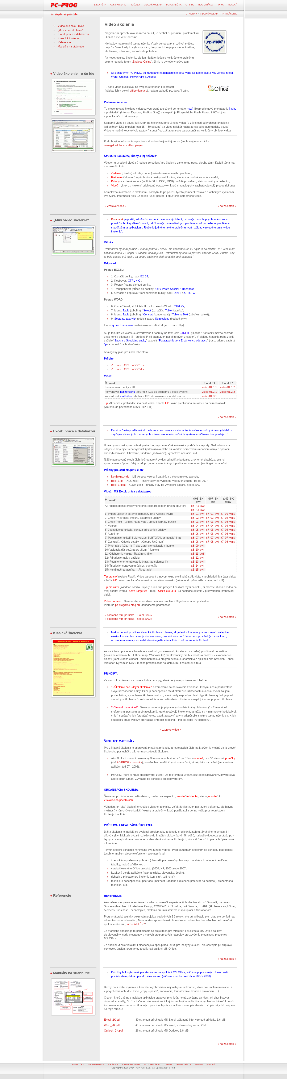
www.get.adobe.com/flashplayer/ (123, 145)
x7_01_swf (212, 513)
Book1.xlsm (118, 484)
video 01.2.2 (227, 391)
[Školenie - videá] (73, 151)
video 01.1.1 (209, 387)
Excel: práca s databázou (73, 34)
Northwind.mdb (120, 476)
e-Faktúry (100, 5)
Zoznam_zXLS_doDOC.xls (127, 365)
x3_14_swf (197, 565)
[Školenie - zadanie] (73, 114)
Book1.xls (117, 480)
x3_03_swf (197, 521)
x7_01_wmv (228, 513)
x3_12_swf (197, 557)
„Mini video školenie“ (70, 30)
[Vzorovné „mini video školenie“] (73, 254)
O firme (190, 5)
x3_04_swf (197, 525)
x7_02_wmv (228, 517)
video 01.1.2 (227, 387)
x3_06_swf (197, 533)
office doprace (138, 90)
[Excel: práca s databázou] (73, 465)
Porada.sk (117, 219)
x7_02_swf (212, 517)
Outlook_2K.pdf (113, 1030)
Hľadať (232, 5)
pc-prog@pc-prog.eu (127, 604)
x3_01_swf (197, 513)
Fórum (220, 5)
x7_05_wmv (228, 529)
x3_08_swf (197, 541)
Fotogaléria (174, 5)
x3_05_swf (197, 529)
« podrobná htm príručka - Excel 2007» (128, 618)
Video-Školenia (153, 5)
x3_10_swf (197, 549)
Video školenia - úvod (71, 26)
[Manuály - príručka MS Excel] (73, 1014)
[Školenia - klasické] (73, 696)
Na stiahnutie (118, 5)
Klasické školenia (68, 38)
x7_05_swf (212, 529)
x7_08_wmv (228, 541)
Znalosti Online (142, 61)
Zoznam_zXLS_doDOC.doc (128, 369)
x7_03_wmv (228, 521)
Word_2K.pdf (112, 1025)
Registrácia (205, 5)
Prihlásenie (229, 14)
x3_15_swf (197, 569)
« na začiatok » (226, 205)
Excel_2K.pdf (112, 1019)
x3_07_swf (197, 537)
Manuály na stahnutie (71, 46)
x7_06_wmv (228, 533)
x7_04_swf (212, 525)
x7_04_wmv (228, 525)
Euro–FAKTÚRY (135, 924)
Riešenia (135, 5)
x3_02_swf (197, 517)
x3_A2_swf (198, 509)
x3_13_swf (197, 561)
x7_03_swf (212, 521)
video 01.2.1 (209, 391)
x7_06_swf (212, 533)
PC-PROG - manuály (129, 762)
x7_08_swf (212, 541)
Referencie (64, 42)
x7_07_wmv (228, 537)
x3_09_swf (197, 545)
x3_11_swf (197, 553)
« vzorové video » (115, 205)
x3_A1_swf (198, 505)
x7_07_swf (212, 537)
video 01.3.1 (209, 396)
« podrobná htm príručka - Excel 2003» (128, 615)
